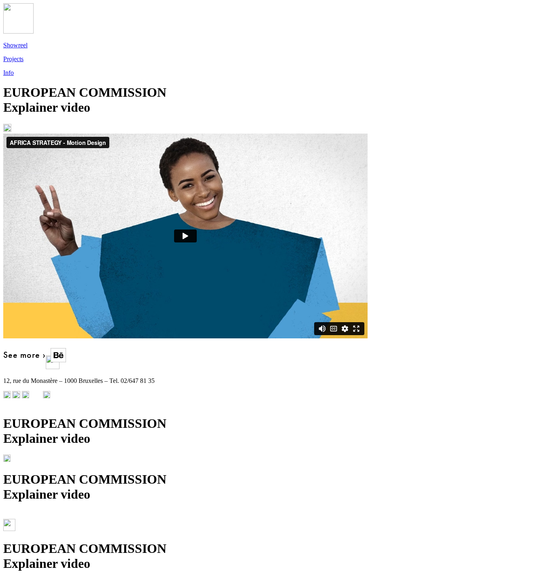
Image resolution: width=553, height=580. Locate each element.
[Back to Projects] (276, 129)
